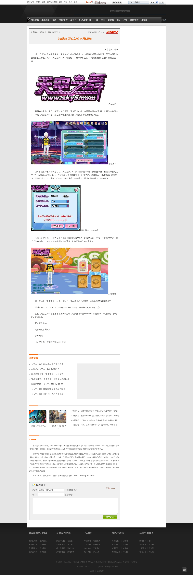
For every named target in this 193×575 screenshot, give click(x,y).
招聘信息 (99, 562)
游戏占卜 (142, 541)
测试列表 (43, 552)
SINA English (117, 562)
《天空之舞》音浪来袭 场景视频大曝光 (48, 389)
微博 (43, 2)
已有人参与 (110, 488)
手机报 (151, 545)
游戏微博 (70, 552)
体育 (60, 2)
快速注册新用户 (71, 490)
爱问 (150, 541)
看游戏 (69, 541)
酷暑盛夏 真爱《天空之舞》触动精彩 (47, 374)
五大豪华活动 (41, 323)
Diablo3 (96, 552)
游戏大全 (87, 548)
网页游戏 (51, 32)
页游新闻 (115, 545)
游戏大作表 (33, 552)
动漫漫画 (142, 545)
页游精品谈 (116, 552)
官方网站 (39, 336)
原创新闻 (43, 548)
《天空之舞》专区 (110, 50)
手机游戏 (87, 545)
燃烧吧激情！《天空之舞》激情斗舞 (47, 384)
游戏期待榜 (33, 545)
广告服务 (83, 562)
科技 (65, 2)
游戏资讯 (43, 541)
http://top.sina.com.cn (87, 476)
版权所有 (100, 571)
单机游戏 (87, 541)
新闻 (55, 2)
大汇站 (151, 552)
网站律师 (107, 562)
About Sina (67, 562)
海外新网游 (33, 548)
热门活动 (142, 552)
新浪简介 (59, 562)
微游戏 (49, 2)
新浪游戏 (34, 32)
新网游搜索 (60, 552)
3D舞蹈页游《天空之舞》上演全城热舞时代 (50, 379)
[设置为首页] (162, 20)
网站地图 (75, 562)
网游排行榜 (60, 541)
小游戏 (125, 541)
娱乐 (70, 2)
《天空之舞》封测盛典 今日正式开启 (47, 364)
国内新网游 (33, 541)
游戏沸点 (70, 548)
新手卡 (69, 545)
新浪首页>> (31, 2)
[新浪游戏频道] (40, 11)
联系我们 (91, 562)
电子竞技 (96, 545)
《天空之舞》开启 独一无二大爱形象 (47, 394)
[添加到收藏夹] (165, 20)
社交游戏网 (60, 548)
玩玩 (38, 2)
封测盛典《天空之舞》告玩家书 (45, 369)
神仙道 (125, 548)
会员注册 (126, 562)
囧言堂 (151, 548)
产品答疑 (134, 562)
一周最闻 (142, 548)
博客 (75, 2)
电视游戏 (96, 541)
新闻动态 (42, 32)
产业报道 (43, 545)
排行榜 (125, 552)
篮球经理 (115, 548)
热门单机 (87, 552)
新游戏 (125, 545)
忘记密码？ (69, 495)
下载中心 (96, 548)
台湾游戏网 (60, 545)
